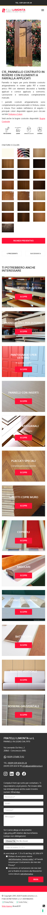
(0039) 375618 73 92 (15, 756)
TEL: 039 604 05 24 (23, 3)
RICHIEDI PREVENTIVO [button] (23, 240)
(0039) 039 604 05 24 (17, 763)
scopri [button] (23, 296)
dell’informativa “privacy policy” (21, 859)
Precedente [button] (13, 253)
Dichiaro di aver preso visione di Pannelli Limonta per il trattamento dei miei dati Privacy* (25, 860)
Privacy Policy (8, 902)
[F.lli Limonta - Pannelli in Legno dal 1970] (19, 10)
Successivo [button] (35, 253)
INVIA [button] (35, 879)
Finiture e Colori (15, 114)
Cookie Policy (22, 902)
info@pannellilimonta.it (32, 766)
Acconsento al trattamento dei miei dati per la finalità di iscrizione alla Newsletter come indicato (25, 871)
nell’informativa (26, 874)
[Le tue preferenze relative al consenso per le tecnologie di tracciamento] (42, 910)
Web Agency (7, 906)
